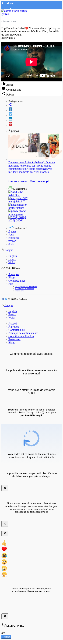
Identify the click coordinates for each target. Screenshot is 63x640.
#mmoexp (13, 237)
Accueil (12, 323)
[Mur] (35, 105)
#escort (12, 240)
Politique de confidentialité (26, 286)
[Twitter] (35, 114)
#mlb (11, 244)
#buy (11, 234)
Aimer (9, 84)
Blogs (11, 277)
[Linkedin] (35, 119)
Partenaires (19, 291)
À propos (13, 274)
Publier (6, 636)
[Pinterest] (35, 124)
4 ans (13, 21)
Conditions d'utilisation (24, 289)
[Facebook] (35, 109)
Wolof (11, 262)
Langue (8, 250)
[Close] (4, 488)
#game (12, 231)
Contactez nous (16, 280)
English (12, 255)
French (12, 259)
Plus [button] (10, 283)
